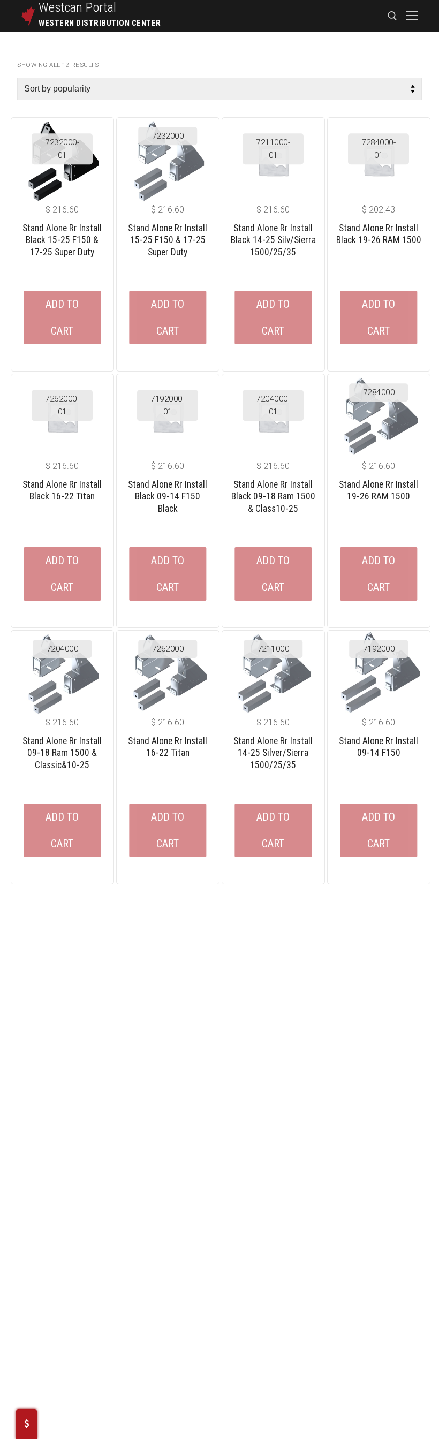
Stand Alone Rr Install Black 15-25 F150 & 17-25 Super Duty (62, 240)
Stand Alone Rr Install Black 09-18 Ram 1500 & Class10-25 (273, 496)
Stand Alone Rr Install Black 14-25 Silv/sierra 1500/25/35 (273, 240)
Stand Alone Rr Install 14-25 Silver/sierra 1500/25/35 (273, 753)
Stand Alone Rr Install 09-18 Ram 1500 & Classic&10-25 (62, 753)
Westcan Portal (78, 7)
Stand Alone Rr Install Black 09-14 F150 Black (167, 496)
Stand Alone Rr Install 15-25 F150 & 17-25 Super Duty (167, 240)
